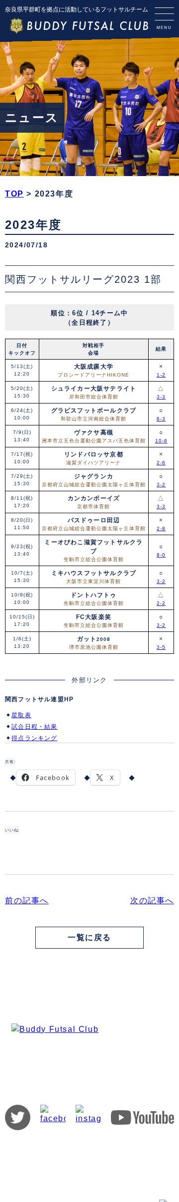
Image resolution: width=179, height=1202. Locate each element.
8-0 (161, 555)
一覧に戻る (89, 937)
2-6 (161, 462)
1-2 (161, 375)
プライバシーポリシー (114, 1149)
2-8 (161, 528)
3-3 (161, 397)
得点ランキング (34, 738)
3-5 (161, 647)
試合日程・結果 (34, 726)
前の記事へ (27, 900)
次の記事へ (152, 900)
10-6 (161, 440)
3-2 (161, 484)
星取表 (21, 715)
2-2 (161, 603)
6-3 (161, 418)
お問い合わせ (51, 1149)
